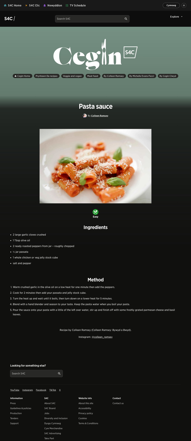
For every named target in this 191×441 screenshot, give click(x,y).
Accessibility (84, 408)
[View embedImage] (95, 166)
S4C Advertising (52, 433)
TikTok (52, 390)
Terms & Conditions (88, 423)
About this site (85, 403)
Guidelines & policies (20, 408)
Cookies (82, 418)
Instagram (27, 390)
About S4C (50, 403)
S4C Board (50, 408)
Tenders (14, 418)
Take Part (49, 438)
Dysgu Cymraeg (52, 423)
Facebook (41, 390)
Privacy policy (85, 413)
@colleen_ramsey (102, 336)
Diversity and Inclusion (56, 418)
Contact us (118, 403)
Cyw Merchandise (53, 428)
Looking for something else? (28, 365)
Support (14, 423)
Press (13, 403)
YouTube (14, 390)
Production (16, 413)
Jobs (46, 413)
